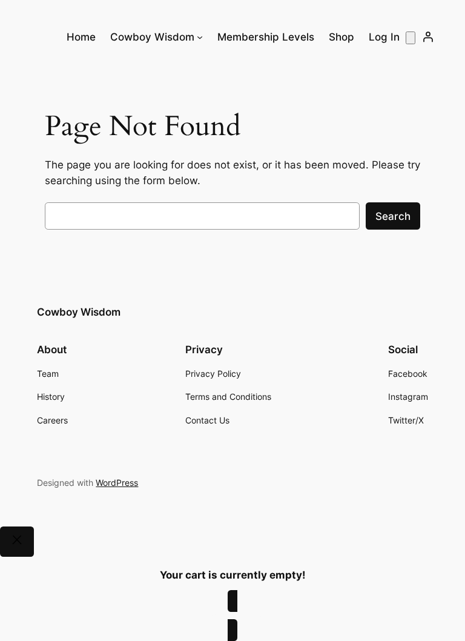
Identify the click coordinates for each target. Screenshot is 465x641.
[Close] (17, 541)
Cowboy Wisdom (78, 312)
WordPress (117, 482)
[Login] (428, 37)
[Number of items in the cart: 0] (410, 38)
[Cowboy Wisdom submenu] (200, 37)
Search (393, 216)
